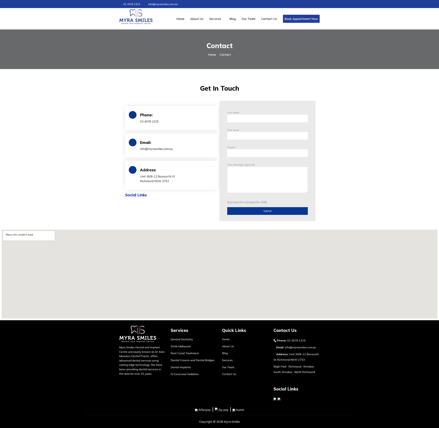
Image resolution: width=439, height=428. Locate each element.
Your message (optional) (241, 164)
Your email (233, 130)
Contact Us (269, 19)
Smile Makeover (181, 346)
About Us (196, 19)
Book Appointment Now (301, 19)
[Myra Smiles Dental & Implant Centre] (142, 17)
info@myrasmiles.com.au (163, 4)
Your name (233, 112)
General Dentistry (182, 339)
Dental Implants (181, 367)
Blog (233, 19)
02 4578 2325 (131, 4)
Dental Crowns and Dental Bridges (193, 360)
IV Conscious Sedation (185, 374)
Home (180, 19)
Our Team (248, 19)
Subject (231, 147)
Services (215, 19)
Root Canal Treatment (185, 353)
